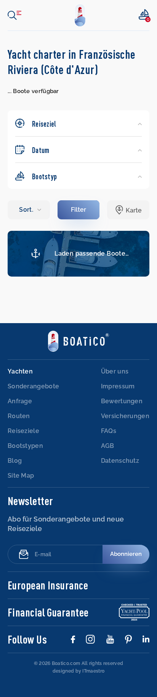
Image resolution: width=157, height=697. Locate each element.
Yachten (20, 371)
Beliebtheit (28, 209)
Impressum (118, 386)
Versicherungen (125, 416)
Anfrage (20, 401)
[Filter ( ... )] (79, 209)
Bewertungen (122, 401)
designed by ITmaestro (78, 671)
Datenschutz (120, 460)
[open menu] (14, 15)
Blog (15, 460)
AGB (107, 445)
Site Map (21, 475)
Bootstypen (25, 445)
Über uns (114, 371)
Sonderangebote (33, 386)
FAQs (108, 431)
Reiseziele (23, 431)
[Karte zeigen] (128, 209)
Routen (19, 416)
